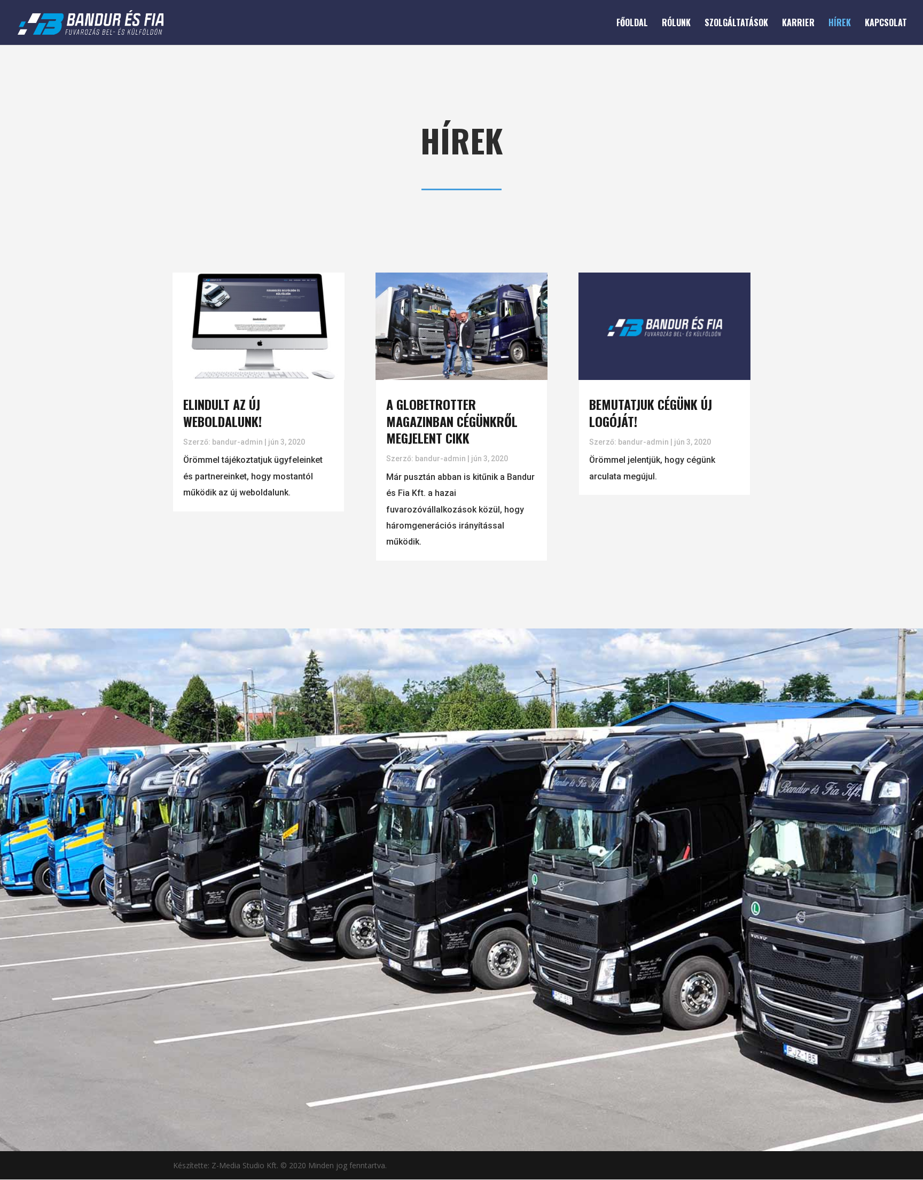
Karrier (798, 24)
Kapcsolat (886, 24)
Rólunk (676, 24)
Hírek (839, 24)
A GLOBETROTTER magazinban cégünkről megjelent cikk (452, 420)
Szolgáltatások (736, 24)
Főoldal (632, 24)
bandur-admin (237, 442)
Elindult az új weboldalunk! (222, 412)
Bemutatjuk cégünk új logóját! (650, 412)
